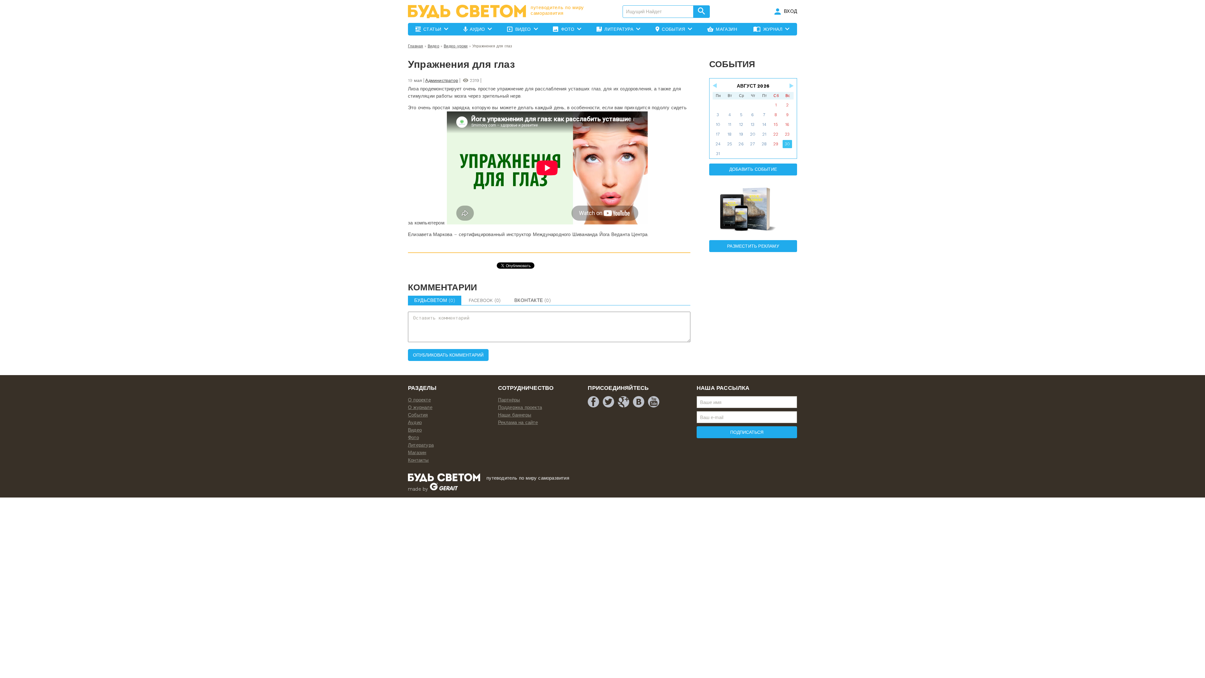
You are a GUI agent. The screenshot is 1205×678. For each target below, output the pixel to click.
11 (729, 124)
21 (764, 134)
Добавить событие (753, 169)
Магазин (417, 452)
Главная (415, 46)
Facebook (485, 300)
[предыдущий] (715, 85)
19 (741, 134)
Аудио (415, 422)
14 (764, 124)
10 (718, 124)
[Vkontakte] (638, 401)
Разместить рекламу (753, 246)
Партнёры (509, 400)
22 (775, 134)
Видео (433, 46)
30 (787, 144)
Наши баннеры (514, 415)
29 (775, 144)
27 (752, 144)
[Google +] (623, 401)
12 (741, 124)
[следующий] (791, 85)
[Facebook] (593, 401)
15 (776, 124)
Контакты (418, 460)
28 (764, 144)
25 (729, 144)
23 (787, 134)
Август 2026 (753, 86)
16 (787, 124)
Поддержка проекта (520, 407)
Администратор (441, 80)
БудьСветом (434, 300)
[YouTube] (653, 401)
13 (752, 124)
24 (717, 144)
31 (718, 153)
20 (752, 134)
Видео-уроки (456, 46)
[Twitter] (608, 401)
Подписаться (746, 432)
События (418, 415)
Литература (421, 445)
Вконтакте (532, 300)
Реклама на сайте (518, 422)
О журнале (420, 407)
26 (740, 144)
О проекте (419, 400)
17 (718, 134)
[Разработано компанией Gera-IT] (444, 489)
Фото (413, 437)
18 (729, 134)
